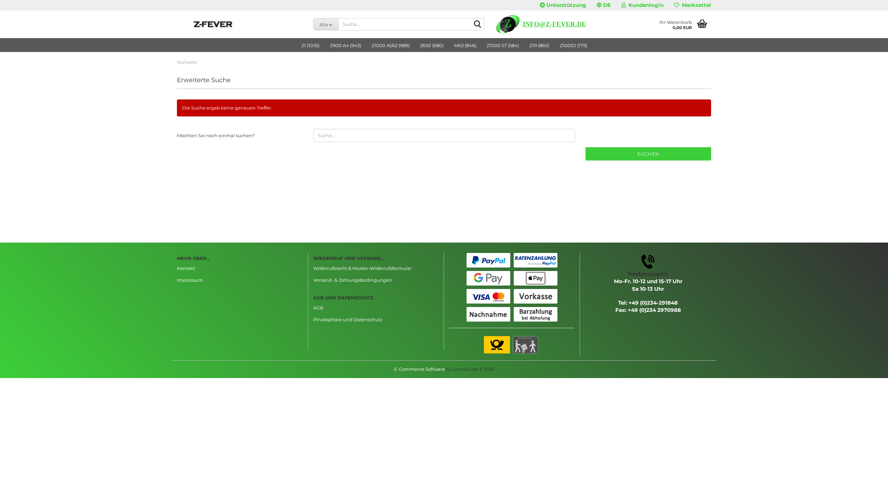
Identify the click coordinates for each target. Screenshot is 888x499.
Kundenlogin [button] (645, 5)
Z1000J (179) (573, 45)
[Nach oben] (869, 488)
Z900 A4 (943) (345, 45)
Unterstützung (565, 5)
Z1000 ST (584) (503, 45)
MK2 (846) (465, 45)
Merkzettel (695, 5)
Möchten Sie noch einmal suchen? (216, 135)
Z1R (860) (539, 45)
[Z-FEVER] (240, 24)
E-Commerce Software (419, 369)
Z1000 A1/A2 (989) (391, 45)
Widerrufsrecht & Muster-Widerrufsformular (362, 268)
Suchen (648, 154)
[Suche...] (477, 24)
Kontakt (186, 268)
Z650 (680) (432, 45)
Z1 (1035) (310, 45)
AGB (318, 307)
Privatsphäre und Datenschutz (348, 319)
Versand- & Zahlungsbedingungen (352, 280)
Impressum (190, 280)
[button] (603, 5)
